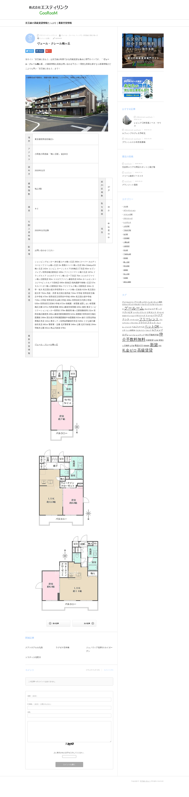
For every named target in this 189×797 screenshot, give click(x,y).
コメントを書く (45, 38)
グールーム (134, 308)
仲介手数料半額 (152, 335)
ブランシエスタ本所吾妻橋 (133, 142)
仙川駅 (125, 234)
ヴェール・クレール (68, 35)
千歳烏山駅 (127, 254)
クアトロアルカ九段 (34, 647)
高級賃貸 (145, 350)
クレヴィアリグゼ (148, 304)
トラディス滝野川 (33, 657)
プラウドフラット (147, 322)
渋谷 (159, 345)
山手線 (132, 345)
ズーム (159, 312)
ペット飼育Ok (130, 330)
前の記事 (56, 623)
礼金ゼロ (129, 350)
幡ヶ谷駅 (126, 262)
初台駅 (125, 250)
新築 (91, 35)
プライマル (134, 323)
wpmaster (58, 38)
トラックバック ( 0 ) (93, 670)
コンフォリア (149, 309)
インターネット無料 (154, 302)
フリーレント (149, 319)
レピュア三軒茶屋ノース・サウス (147, 124)
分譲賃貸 (126, 246)
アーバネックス (140, 302)
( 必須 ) (32, 696)
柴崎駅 (125, 270)
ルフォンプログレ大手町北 (133, 133)
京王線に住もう (145, 781)
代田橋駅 (126, 238)
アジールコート (128, 302)
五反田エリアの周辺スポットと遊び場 (138, 167)
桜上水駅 (126, 274)
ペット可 (79, 35)
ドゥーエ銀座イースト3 (132, 176)
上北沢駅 (126, 226)
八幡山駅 (126, 242)
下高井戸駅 (127, 230)
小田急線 (86, 35)
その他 (125, 206)
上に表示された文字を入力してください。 (69, 753)
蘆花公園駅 (127, 282)
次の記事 (87, 623)
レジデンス (53, 35)
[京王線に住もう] (49, 10)
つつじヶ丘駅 (128, 214)
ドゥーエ (149, 315)
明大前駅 (126, 266)
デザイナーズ (44, 35)
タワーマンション (129, 210)
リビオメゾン (140, 330)
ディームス (131, 315)
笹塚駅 (125, 278)
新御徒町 (146, 345)
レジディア (140, 335)
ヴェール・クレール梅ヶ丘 (46, 344)
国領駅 (125, 258)
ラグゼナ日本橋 (62, 647)
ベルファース (138, 327)
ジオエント (151, 312)
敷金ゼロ (139, 345)
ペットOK (152, 326)
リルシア (148, 330)
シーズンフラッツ (139, 312)
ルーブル (132, 335)
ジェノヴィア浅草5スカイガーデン (99, 649)
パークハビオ (134, 319)
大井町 (156, 340)
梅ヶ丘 (95, 35)
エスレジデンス (128, 304)
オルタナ (137, 304)
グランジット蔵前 (130, 185)
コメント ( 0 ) (108, 670)
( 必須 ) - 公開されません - (40, 704)
